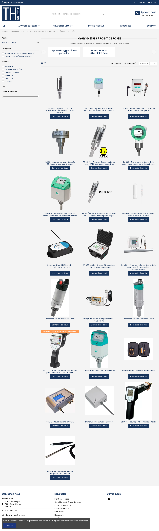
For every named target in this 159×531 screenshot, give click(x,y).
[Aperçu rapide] (60, 105)
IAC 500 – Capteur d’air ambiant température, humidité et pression (99, 109)
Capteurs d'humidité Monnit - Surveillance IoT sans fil (60, 266)
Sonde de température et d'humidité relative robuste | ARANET (138, 214)
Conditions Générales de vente (68, 502)
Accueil (5, 38)
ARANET (9, 66)
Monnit (9, 75)
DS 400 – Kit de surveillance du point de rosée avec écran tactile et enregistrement (138, 267)
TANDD (9, 78)
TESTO (8, 81)
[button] (29, 26)
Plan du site (59, 512)
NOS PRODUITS (9, 42)
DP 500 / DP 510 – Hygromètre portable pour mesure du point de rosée (60, 371)
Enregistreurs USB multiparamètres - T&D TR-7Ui (99, 320)
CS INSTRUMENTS (13, 69)
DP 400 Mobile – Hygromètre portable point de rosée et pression (99, 266)
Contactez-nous (62, 508)
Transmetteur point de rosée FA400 (99, 370)
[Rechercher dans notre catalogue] (102, 14)
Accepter (9, 525)
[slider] (2, 96)
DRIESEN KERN (12, 72)
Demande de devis (60, 116)
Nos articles (59, 515)
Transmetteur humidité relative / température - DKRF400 (60, 472)
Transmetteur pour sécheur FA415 (60, 319)
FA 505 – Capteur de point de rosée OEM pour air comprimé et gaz (60, 163)
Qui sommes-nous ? (63, 505)
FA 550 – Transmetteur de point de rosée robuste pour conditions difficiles (138, 163)
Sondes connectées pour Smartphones (138, 370)
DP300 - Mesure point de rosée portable (138, 422)
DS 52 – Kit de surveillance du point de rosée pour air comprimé (138, 109)
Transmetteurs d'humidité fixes (99, 52)
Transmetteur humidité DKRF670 (60, 422)
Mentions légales (62, 499)
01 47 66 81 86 (11, 510)
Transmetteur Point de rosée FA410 (138, 319)
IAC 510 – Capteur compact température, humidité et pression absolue (60, 110)
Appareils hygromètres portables (64, 52)
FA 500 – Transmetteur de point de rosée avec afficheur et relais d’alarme (60, 214)
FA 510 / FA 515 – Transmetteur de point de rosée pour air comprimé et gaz (99, 214)
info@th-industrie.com (15, 515)
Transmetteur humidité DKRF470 (99, 422)
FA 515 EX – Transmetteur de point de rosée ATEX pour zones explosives (99, 163)
